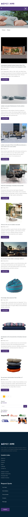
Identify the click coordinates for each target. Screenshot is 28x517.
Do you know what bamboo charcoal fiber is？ (12, 377)
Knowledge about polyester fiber (9, 298)
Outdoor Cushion (5, 471)
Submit (5, 509)
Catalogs (3, 466)
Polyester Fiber (4, 475)
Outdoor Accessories (5, 473)
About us (3, 458)
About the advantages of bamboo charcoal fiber (12, 185)
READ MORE (5, 79)
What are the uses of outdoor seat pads (10, 224)
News (8, 30)
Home (3, 30)
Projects (3, 462)
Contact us (3, 468)
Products (3, 460)
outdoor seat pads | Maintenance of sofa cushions (12, 106)
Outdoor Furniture (5, 477)
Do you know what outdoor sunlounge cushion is (12, 258)
